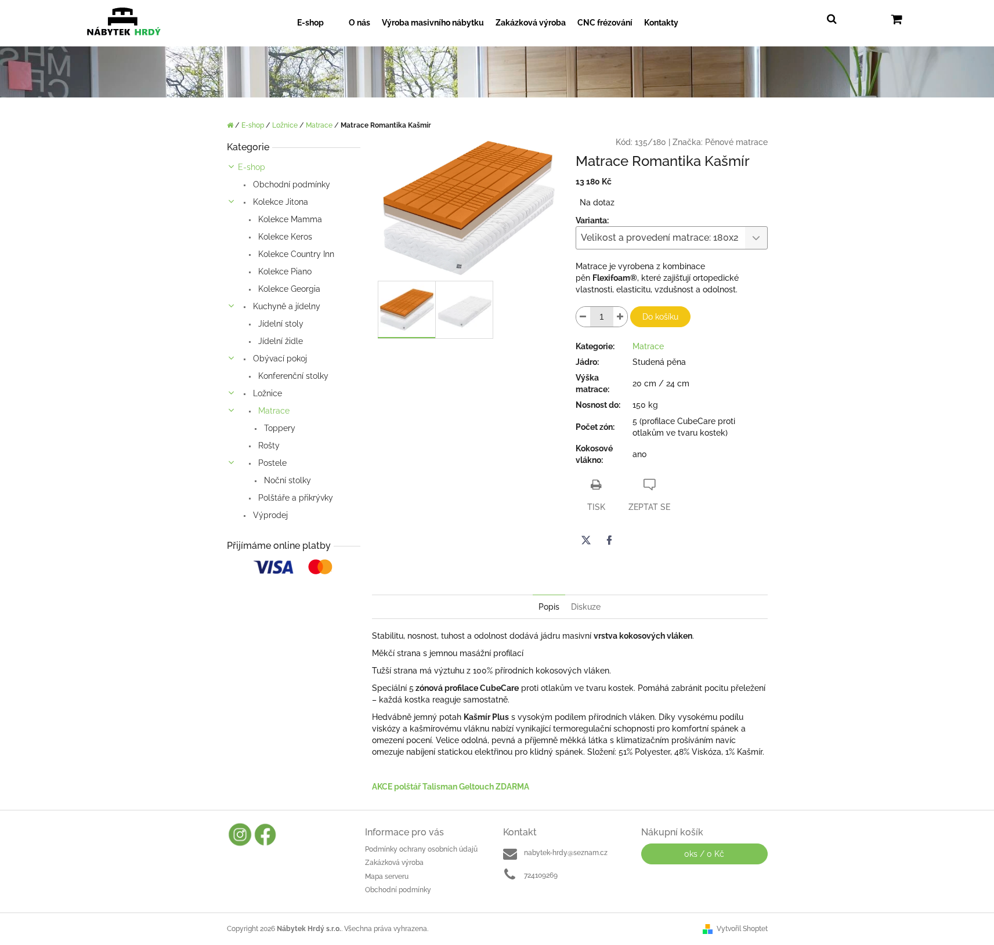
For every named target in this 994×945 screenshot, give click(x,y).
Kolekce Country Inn (295, 254)
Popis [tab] (548, 606)
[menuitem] (317, 23)
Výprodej (269, 515)
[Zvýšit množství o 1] (620, 317)
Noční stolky (286, 480)
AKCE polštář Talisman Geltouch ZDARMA (450, 786)
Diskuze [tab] (586, 606)
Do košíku (660, 316)
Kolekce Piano (284, 271)
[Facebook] (609, 540)
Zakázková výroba (394, 863)
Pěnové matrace (736, 142)
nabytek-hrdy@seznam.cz (566, 853)
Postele (271, 463)
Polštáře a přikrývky (294, 497)
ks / (704, 854)
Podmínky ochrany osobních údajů (421, 849)
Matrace (273, 410)
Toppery (278, 428)
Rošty (268, 445)
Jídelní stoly (279, 323)
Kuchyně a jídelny (285, 306)
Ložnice (266, 393)
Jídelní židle (279, 341)
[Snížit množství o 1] (583, 317)
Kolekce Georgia (288, 289)
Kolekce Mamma (289, 219)
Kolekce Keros (284, 236)
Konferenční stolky (292, 376)
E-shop (251, 167)
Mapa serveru (387, 876)
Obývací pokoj (279, 358)
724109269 (541, 875)
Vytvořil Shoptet (742, 929)
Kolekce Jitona (279, 202)
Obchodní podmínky (290, 184)
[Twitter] (586, 540)
